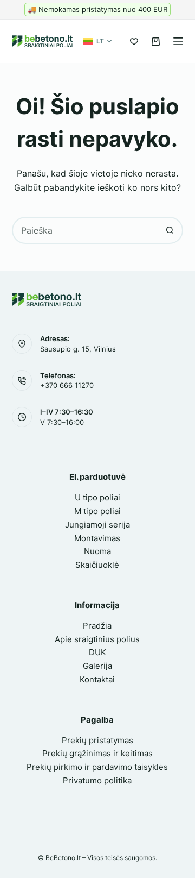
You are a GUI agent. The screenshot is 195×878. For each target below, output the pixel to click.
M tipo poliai (97, 511)
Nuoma (97, 551)
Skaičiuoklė (97, 565)
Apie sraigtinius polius (97, 639)
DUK (97, 652)
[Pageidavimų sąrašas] (134, 41)
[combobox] (85, 230)
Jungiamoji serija (97, 524)
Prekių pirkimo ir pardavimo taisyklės (97, 767)
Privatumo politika (97, 780)
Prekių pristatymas (97, 740)
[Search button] (169, 230)
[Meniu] (178, 41)
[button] (97, 41)
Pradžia (97, 625)
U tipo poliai (97, 497)
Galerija (97, 666)
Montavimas (97, 538)
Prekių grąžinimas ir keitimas (97, 753)
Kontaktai (97, 679)
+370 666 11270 (67, 385)
